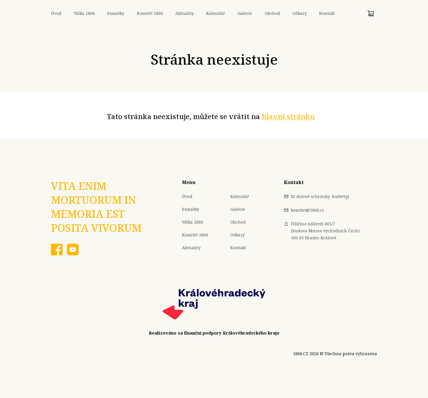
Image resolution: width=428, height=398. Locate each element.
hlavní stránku (288, 116)
